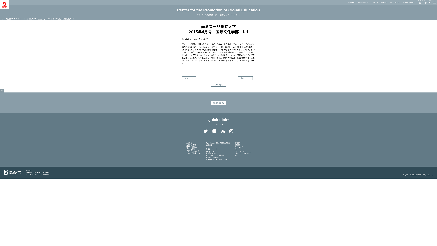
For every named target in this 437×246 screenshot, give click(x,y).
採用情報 (237, 145)
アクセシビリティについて (243, 153)
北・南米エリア (31, 19)
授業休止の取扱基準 (212, 157)
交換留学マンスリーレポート (15, 19)
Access (425, 2)
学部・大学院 (190, 149)
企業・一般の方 (394, 2)
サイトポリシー (239, 149)
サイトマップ (239, 147)
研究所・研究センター (193, 147)
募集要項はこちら (218, 103)
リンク (237, 155)
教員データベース (211, 149)
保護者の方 (383, 2)
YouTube (222, 131)
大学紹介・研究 (191, 145)
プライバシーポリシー (241, 151)
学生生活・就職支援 (192, 151)
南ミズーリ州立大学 (44, 19)
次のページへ (245, 78)
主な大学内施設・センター (194, 153)
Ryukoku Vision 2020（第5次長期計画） (218, 143)
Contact (419, 2)
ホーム (2, 19)
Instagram (231, 131)
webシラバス (210, 151)
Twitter (206, 131)
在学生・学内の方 (363, 2)
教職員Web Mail (211, 153)
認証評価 (209, 145)
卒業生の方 (374, 2)
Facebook (214, 131)
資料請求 (237, 143)
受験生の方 (351, 2)
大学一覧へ (218, 85)
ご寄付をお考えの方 (408, 2)
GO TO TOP (2, 90)
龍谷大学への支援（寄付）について (217, 159)
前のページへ (189, 78)
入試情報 (189, 143)
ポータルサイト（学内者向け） (215, 155)
